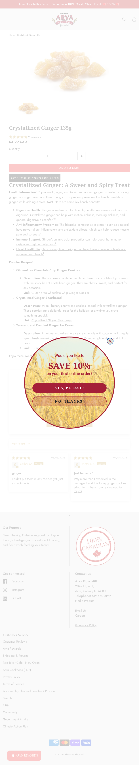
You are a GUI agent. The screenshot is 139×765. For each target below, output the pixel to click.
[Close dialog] (110, 341)
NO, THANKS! (69, 401)
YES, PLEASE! (69, 387)
